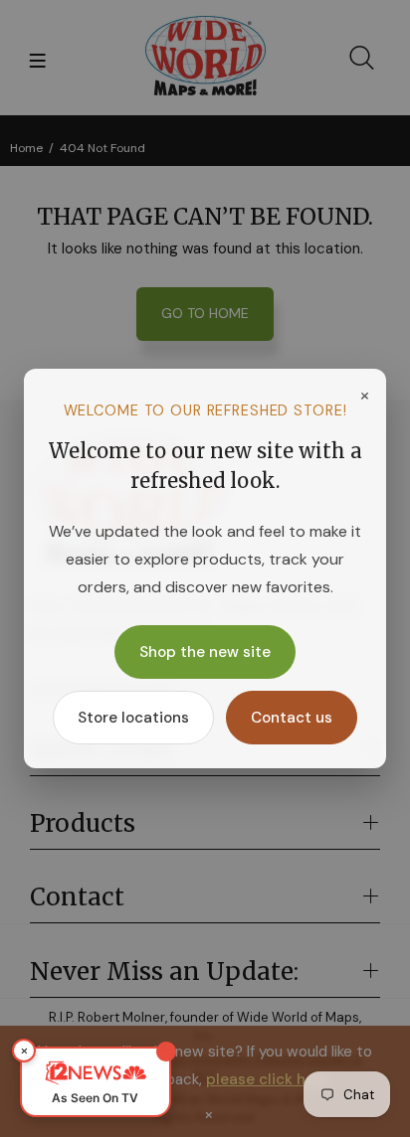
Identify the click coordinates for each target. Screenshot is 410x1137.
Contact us (291, 718)
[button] (95, 1082)
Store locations (133, 718)
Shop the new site (205, 652)
